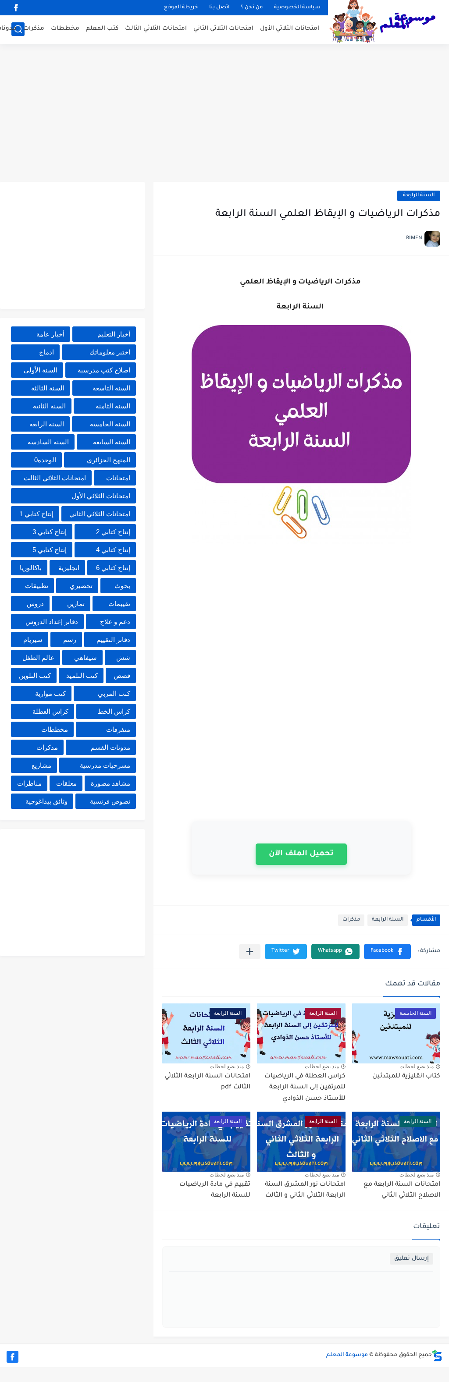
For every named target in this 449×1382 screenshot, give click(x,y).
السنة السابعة (111, 442)
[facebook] (16, 8)
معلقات (66, 783)
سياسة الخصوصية (297, 8)
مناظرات (29, 783)
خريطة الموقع (181, 8)
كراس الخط (114, 711)
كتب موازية (50, 693)
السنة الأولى (40, 370)
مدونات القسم (110, 747)
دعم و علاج (115, 621)
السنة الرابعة (419, 195)
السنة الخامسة (110, 424)
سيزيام (33, 639)
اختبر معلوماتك (109, 352)
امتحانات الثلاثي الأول (289, 28)
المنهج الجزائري (108, 460)
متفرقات (118, 729)
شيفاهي (85, 657)
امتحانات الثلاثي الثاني (223, 28)
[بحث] (18, 29)
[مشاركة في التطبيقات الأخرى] (249, 951)
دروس (35, 603)
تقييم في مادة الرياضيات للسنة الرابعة (214, 1190)
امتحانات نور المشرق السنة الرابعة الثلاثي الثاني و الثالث (305, 1190)
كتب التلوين (35, 675)
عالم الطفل (38, 657)
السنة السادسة (48, 442)
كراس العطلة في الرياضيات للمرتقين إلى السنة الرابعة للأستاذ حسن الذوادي (305, 1087)
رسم (69, 639)
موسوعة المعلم (347, 1355)
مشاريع (41, 765)
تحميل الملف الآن (301, 854)
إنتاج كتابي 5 (49, 549)
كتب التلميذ (82, 675)
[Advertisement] (224, 114)
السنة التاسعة (111, 388)
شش (123, 657)
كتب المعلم (102, 28)
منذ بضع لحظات (416, 1066)
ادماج (46, 352)
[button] (387, 951)
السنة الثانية (49, 406)
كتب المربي (114, 693)
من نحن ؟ (252, 8)
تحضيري (81, 585)
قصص (122, 675)
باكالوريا (31, 567)
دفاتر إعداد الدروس (51, 621)
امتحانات (118, 478)
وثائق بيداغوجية (46, 801)
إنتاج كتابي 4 (113, 549)
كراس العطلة (50, 711)
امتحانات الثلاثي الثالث (156, 28)
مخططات (65, 28)
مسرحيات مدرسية (105, 765)
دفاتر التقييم (113, 639)
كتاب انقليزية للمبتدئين (406, 1076)
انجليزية (68, 567)
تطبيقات (36, 585)
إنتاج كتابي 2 (113, 531)
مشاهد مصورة (110, 783)
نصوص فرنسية (110, 801)
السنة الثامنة (113, 406)
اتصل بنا (219, 8)
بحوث (122, 585)
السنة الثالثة (47, 388)
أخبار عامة (50, 334)
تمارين (76, 603)
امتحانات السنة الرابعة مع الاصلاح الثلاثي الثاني (401, 1190)
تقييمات (119, 603)
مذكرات (33, 28)
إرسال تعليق (411, 1258)
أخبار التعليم (113, 334)
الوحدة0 (45, 460)
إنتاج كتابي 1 (36, 513)
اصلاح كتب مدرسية (104, 370)
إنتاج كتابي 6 (113, 567)
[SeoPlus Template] (437, 1355)
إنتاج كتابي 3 (49, 531)
